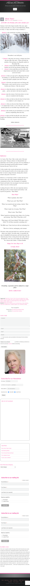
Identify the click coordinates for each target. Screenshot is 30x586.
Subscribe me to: (4, 392)
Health (9, 299)
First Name (3, 381)
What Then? (9, 18)
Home (3, 580)
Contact (11, 580)
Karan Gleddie (10, 20)
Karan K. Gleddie (15, 2)
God (6, 299)
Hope (11, 299)
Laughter (7, 300)
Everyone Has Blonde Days (20, 298)
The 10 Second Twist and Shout (7, 452)
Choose (11, 298)
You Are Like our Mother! (6, 457)
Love (11, 300)
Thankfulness (21, 304)
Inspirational (21, 299)
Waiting (25, 304)
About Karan (7, 580)
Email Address (4, 481)
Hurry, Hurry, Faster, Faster (6, 448)
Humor (14, 299)
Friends (1, 299)
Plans (20, 300)
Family (27, 298)
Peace (18, 300)
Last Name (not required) (6, 384)
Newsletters (27, 580)
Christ (14, 298)
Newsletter (5, 499)
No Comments (19, 20)
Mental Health (14, 300)
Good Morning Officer (5, 450)
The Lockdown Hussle (5, 455)
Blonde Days (7, 298)
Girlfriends (26, 303)
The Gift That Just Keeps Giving (18, 309)
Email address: (4, 388)
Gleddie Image (21, 580)
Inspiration (17, 299)
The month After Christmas (17, 311)
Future (4, 299)
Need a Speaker (16, 581)
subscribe (10, 343)
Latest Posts (6, 501)
